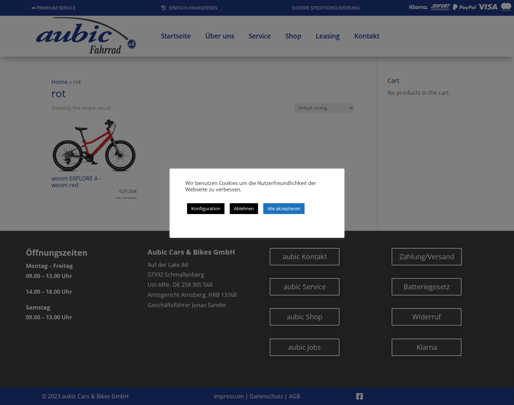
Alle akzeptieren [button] (283, 208)
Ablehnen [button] (244, 208)
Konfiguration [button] (205, 208)
